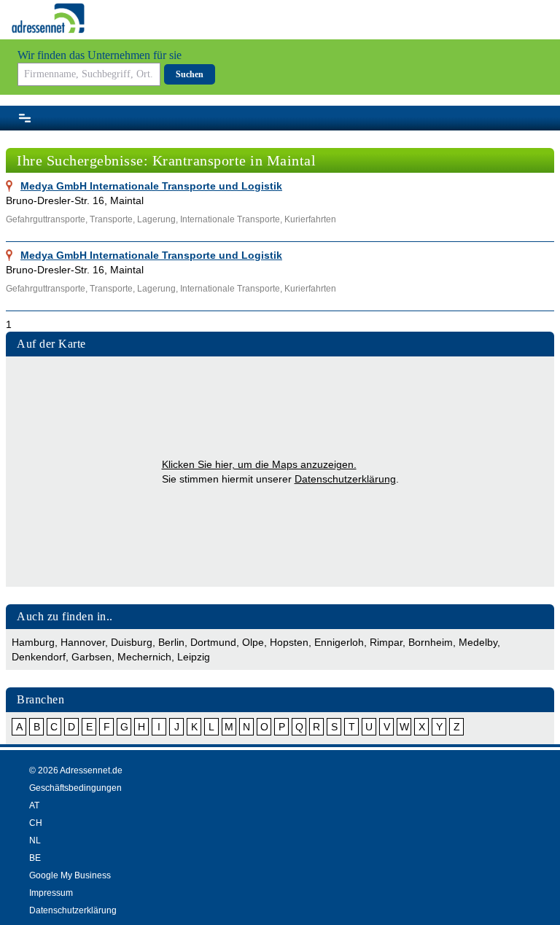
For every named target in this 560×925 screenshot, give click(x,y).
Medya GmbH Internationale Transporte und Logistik (151, 186)
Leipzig (193, 657)
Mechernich (144, 657)
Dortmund (213, 642)
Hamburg (33, 642)
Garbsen (91, 657)
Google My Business (70, 875)
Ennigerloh (339, 642)
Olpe (253, 642)
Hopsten (289, 642)
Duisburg (131, 642)
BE (35, 858)
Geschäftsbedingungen (75, 788)
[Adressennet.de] (48, 18)
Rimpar (386, 642)
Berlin (171, 642)
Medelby (478, 642)
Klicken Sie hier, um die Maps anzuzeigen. (259, 464)
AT (34, 805)
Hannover (83, 642)
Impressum (51, 893)
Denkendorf (39, 657)
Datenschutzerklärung (345, 479)
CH (35, 823)
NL (35, 840)
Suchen (189, 74)
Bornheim (430, 642)
